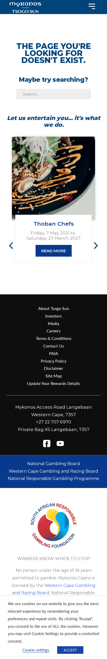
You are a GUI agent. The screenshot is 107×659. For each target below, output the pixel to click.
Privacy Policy (53, 361)
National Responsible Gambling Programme (53, 478)
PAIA (53, 353)
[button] (13, 245)
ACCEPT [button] (70, 650)
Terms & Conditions (53, 338)
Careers (53, 331)
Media (53, 323)
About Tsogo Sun (53, 308)
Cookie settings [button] (35, 649)
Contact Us (53, 346)
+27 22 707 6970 (53, 421)
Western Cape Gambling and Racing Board (53, 471)
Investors (53, 316)
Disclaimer (53, 368)
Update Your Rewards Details (53, 383)
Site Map (53, 376)
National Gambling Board (53, 463)
